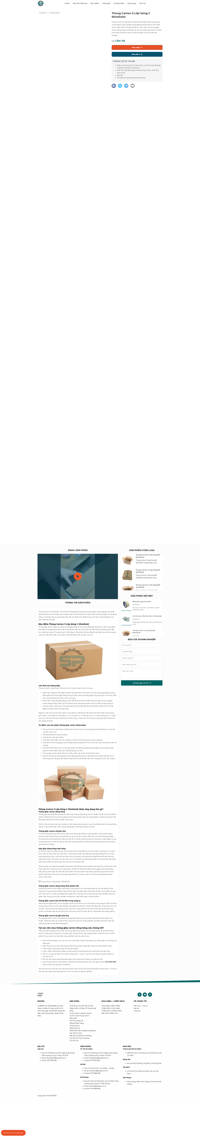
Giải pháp (106, 3)
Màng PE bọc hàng (77, 1023)
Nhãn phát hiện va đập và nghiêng (83, 1031)
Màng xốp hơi (75, 1028)
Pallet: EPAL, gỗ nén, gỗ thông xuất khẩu (83, 1009)
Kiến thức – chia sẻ (140, 1006)
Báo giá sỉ (136, 54)
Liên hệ (142, 3)
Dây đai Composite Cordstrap (81, 1036)
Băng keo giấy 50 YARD (141, 602)
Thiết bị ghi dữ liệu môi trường (81, 1006)
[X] (120, 86)
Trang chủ (43, 13)
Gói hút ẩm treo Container (79, 1038)
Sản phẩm (95, 3)
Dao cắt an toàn (76, 1033)
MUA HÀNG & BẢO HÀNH (111, 1006)
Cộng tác (137, 1011)
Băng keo (73, 1018)
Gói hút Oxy (74, 1040)
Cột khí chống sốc (76, 1021)
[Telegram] (126, 86)
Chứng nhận (119, 3)
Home (67, 3)
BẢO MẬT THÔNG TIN (109, 1013)
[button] (77, 576)
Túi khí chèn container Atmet (80, 1013)
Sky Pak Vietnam (80, 3)
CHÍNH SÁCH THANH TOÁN (111, 1011)
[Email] (132, 86)
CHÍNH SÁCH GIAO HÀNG (111, 1008)
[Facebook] (114, 86)
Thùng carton (75, 1026)
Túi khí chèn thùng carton (79, 1016)
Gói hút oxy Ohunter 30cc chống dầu (147, 616)
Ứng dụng (131, 3)
